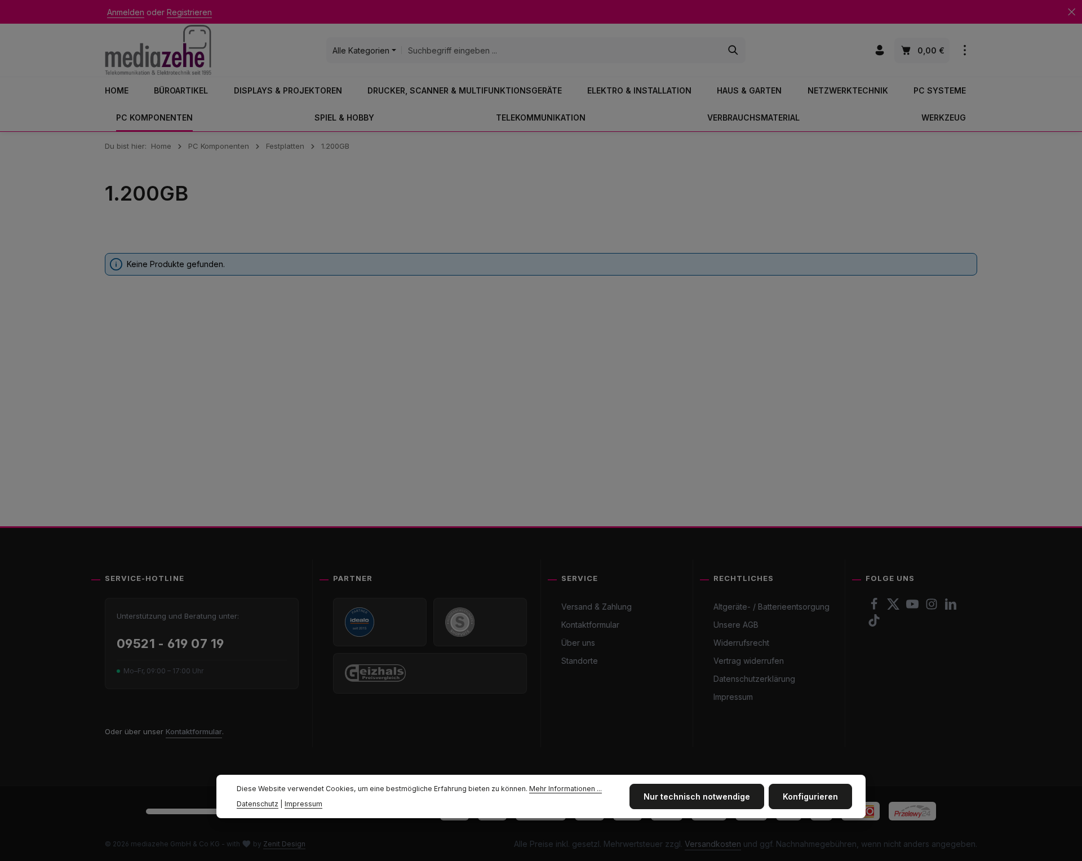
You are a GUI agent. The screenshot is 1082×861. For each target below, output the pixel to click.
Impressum (733, 697)
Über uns (578, 642)
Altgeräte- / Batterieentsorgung (771, 606)
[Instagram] (932, 607)
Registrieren (189, 12)
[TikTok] (874, 623)
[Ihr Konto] (879, 50)
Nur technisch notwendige (697, 796)
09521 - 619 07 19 (170, 643)
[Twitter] (894, 607)
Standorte (579, 660)
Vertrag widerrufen (748, 660)
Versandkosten (713, 844)
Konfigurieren (810, 796)
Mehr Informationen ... (565, 788)
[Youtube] (913, 607)
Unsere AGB (736, 624)
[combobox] (561, 50)
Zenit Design (284, 844)
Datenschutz (257, 803)
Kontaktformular (194, 731)
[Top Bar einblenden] (964, 50)
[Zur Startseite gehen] (158, 50)
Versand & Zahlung (596, 606)
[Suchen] (733, 50)
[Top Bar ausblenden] (1071, 12)
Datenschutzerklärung (754, 679)
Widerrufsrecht (741, 642)
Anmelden (125, 12)
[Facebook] (875, 607)
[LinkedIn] (950, 607)
